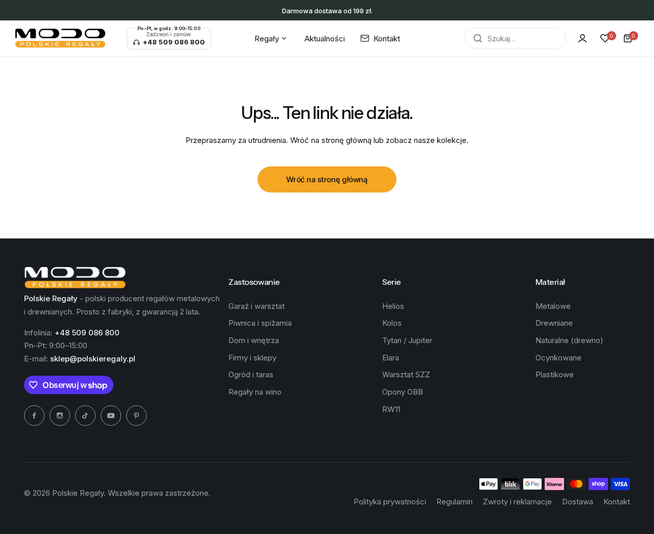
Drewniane (554, 323)
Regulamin (454, 501)
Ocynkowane (558, 357)
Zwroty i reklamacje (517, 501)
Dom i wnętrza (253, 340)
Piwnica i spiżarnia (260, 323)
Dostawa (577, 501)
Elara (390, 357)
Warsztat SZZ (406, 374)
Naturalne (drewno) (569, 340)
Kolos (392, 323)
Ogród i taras (250, 374)
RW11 (391, 409)
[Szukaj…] (477, 38)
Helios (393, 306)
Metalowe (553, 306)
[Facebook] (34, 415)
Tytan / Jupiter (407, 340)
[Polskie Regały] (60, 38)
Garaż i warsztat (256, 306)
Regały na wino (255, 392)
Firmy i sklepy (252, 357)
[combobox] (515, 38)
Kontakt (616, 501)
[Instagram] (60, 415)
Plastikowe (554, 374)
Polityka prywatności (390, 501)
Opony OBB (402, 392)
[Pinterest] (136, 415)
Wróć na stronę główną (326, 179)
